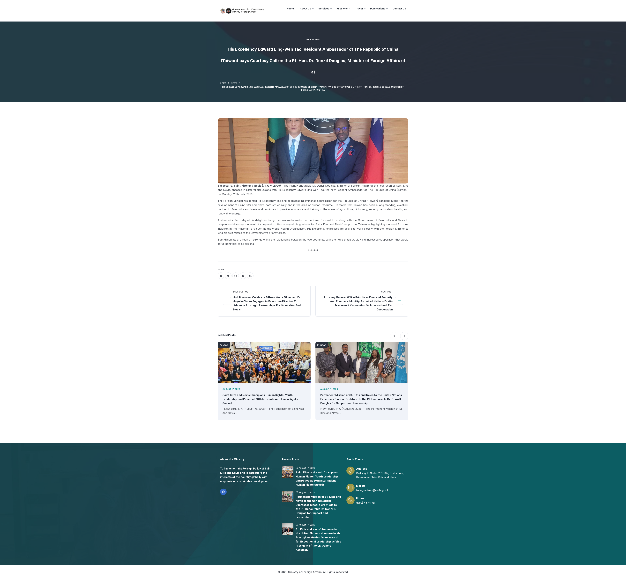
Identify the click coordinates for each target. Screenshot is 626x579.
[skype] (250, 275)
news (234, 83)
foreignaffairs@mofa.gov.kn (373, 490)
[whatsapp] (235, 275)
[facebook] (221, 275)
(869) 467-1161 (365, 502)
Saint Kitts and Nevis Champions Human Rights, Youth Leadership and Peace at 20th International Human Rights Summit (260, 399)
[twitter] (228, 275)
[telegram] (243, 275)
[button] (394, 336)
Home (223, 83)
